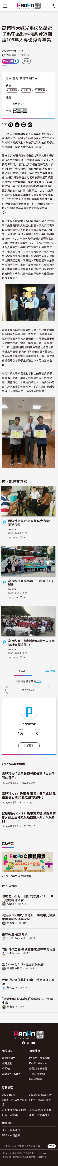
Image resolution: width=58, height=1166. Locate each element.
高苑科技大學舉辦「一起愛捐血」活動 (31, 583)
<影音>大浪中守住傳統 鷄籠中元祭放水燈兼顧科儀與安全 (28, 917)
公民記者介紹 (37, 1074)
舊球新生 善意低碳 (15, 934)
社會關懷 (12, 90)
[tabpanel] (28, 681)
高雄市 (24, 78)
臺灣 (16, 78)
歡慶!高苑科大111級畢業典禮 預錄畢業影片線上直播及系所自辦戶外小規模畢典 (29, 817)
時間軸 (6, 1068)
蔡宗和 (11, 922)
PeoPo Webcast (16, 938)
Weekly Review (11, 1074)
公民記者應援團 (38, 1068)
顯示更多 (18, 103)
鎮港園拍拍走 (14, 968)
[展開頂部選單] (53, 6)
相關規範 (7, 1063)
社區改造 (26, 90)
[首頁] (29, 6)
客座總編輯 (35, 1079)
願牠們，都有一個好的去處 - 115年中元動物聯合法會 (27, 898)
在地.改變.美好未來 (40, 1110)
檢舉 (26, 61)
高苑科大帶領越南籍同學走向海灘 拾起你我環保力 (31, 642)
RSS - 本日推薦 (11, 1135)
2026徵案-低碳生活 (40, 1094)
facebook (23, 1043)
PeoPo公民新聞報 (39, 1058)
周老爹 (11, 1006)
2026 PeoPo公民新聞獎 (14, 1102)
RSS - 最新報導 (11, 1130)
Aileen (10, 903)
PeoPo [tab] (23, 671)
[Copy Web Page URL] (30, 124)
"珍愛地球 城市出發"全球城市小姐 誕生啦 (27, 1001)
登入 (39, 681)
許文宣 (11, 987)
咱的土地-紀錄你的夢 (14, 1110)
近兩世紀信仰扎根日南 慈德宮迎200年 (28, 981)
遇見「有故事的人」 (41, 1115)
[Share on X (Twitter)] (17, 124)
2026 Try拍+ (9, 1094)
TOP (51, 1146)
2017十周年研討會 (40, 1100)
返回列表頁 (28, 689)
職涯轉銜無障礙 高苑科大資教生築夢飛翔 (30, 523)
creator (12, 529)
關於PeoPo (8, 1058)
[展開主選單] (5, 6)
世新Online (13, 953)
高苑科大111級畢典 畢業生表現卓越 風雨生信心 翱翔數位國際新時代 (29, 796)
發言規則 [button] (49, 671)
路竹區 (33, 78)
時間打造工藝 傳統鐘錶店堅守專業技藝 (29, 949)
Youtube (33, 1043)
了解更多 (29, 745)
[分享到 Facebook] (10, 124)
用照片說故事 (10, 1115)
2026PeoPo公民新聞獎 (16, 876)
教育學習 (40, 90)
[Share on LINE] (23, 124)
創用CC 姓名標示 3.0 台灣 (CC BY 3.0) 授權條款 (21, 110)
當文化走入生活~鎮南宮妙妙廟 (23, 964)
